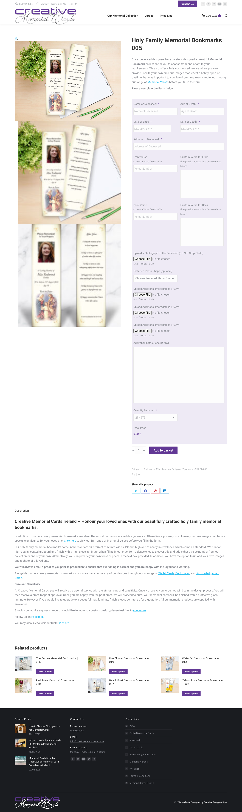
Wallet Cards (166, 573)
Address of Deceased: (147, 139)
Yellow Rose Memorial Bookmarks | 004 (203, 682)
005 (139, 474)
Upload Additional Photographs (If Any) (156, 288)
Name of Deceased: (146, 104)
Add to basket (163, 450)
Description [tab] (22, 510)
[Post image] (20, 728)
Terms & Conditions (140, 775)
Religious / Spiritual (181, 469)
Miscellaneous (163, 469)
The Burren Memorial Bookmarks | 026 (57, 660)
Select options (45, 671)
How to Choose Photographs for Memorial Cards (44, 728)
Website (64, 623)
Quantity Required (145, 410)
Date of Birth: (142, 121)
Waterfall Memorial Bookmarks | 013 (202, 660)
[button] (16, 38)
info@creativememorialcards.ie (87, 741)
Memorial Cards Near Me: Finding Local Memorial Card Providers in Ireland (44, 761)
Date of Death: (190, 121)
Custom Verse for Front (194, 157)
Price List (134, 768)
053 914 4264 (26, 4)
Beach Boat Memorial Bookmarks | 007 (130, 682)
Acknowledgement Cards (143, 754)
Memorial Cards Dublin (142, 783)
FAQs (132, 726)
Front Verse (140, 157)
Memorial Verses (158, 82)
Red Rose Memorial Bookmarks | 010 (56, 682)
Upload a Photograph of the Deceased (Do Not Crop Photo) (168, 253)
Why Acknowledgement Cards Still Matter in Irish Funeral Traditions (45, 744)
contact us (139, 610)
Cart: (213, 16)
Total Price (139, 428)
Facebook (37, 616)
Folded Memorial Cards (142, 733)
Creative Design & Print (215, 802)
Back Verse (140, 205)
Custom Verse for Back (194, 205)
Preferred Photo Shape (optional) (152, 271)
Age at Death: (189, 104)
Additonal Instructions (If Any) (151, 343)
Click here (70, 540)
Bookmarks (149, 469)
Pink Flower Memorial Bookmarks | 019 (130, 660)
